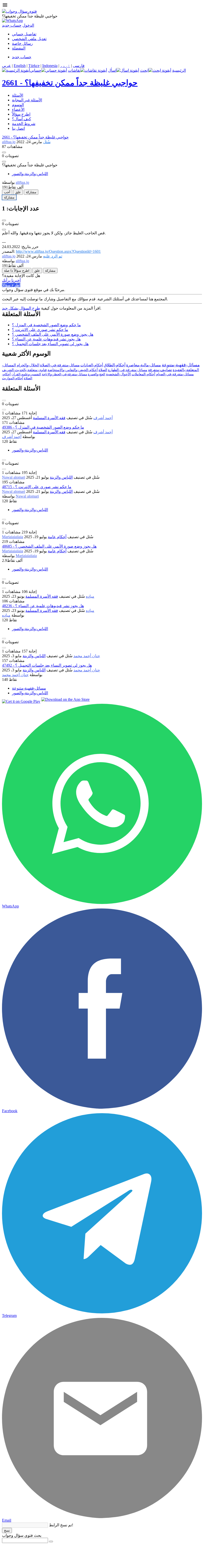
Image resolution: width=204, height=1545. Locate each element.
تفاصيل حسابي (24, 34)
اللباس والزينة (61, 477)
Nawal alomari (13, 477)
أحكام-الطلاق (114, 365)
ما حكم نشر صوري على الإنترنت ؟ (40, 329)
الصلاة (103, 370)
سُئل (47, 142)
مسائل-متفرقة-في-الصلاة (60, 365)
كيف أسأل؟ (21, 119)
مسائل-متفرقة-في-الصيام (175, 374)
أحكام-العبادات (91, 365)
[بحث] (51, 1541)
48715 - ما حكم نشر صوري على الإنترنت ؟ (36, 487)
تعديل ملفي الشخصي (29, 39)
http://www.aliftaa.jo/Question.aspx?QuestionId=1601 (58, 251)
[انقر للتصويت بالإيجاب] (4, 152)
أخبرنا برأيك (11, 280)
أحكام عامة (57, 537)
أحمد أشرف (103, 418)
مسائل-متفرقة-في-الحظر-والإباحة (64, 374)
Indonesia (49, 66)
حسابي (35, 70)
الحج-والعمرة (96, 374)
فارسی (79, 66)
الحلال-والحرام (28, 365)
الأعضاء (18, 109)
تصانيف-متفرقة (160, 370)
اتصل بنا (18, 128)
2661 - (70, 82)
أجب (7, 192)
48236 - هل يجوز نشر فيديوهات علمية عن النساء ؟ (43, 606)
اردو (65, 66)
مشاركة (31, 192)
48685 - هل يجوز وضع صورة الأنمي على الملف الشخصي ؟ (49, 546)
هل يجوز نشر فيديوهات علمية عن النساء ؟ (46, 339)
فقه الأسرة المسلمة (49, 418)
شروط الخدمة (23, 124)
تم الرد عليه (52, 256)
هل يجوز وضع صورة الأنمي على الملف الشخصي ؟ (52, 334)
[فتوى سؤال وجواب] (19, 11)
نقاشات (74, 70)
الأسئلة (17, 95)
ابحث (144, 70)
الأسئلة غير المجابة (27, 100)
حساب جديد (11, 25)
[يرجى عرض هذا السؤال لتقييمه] (4, 400)
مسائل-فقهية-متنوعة (181, 364)
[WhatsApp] (12, 20)
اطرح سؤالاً (21, 114)
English (20, 66)
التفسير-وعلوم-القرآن (26, 374)
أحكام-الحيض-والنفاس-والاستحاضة (73, 370)
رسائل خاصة (22, 43)
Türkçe (34, 66)
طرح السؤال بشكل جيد (21, 308)
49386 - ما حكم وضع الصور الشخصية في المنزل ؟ (43, 427)
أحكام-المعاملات (143, 374)
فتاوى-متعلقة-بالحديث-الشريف (24, 370)
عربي (6, 66)
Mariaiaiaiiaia (12, 537)
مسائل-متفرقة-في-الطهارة (127, 370)
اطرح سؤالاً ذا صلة (16, 270)
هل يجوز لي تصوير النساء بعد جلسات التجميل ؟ (50, 344)
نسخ (7, 1530)
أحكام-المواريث (12, 378)
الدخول (28, 25)
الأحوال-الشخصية (118, 374)
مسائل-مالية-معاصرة (143, 365)
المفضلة (18, 48)
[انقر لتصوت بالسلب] (4, 161)
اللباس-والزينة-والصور (30, 174)
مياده (90, 596)
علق (18, 192)
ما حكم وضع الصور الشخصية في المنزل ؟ (46, 325)
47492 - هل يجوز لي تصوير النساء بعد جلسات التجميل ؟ (47, 665)
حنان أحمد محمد (86, 656)
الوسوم (18, 105)
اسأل (112, 70)
